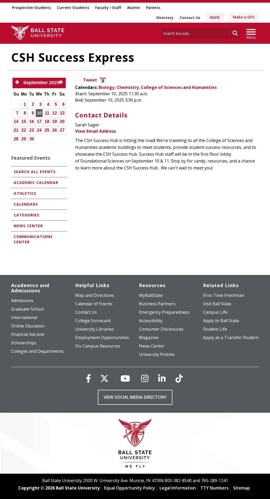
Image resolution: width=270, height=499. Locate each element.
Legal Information (178, 488)
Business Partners (157, 304)
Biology (106, 87)
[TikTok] (179, 378)
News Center (28, 225)
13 (62, 113)
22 (23, 130)
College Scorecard (92, 321)
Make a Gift (244, 17)
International (24, 317)
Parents (153, 7)
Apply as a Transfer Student (230, 337)
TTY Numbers (214, 488)
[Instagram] (144, 378)
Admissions (22, 300)
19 (54, 121)
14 (16, 121)
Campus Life (215, 312)
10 (39, 113)
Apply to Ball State (221, 321)
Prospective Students (31, 7)
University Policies (157, 354)
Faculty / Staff (108, 7)
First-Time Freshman (223, 295)
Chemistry (128, 87)
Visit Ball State (217, 304)
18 (47, 121)
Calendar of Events (93, 304)
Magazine (148, 337)
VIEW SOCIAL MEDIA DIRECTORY (135, 397)
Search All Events (35, 171)
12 (54, 113)
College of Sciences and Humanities (179, 87)
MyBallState (151, 295)
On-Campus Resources (97, 346)
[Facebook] (88, 378)
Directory (164, 17)
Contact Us (190, 17)
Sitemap (241, 488)
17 (39, 121)
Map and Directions (94, 295)
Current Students (73, 7)
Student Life (215, 329)
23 (31, 130)
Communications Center (33, 239)
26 (54, 130)
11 (47, 113)
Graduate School (27, 309)
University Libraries (94, 329)
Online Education (28, 326)
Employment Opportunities (102, 337)
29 (23, 139)
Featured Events (30, 158)
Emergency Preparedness (164, 312)
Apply (215, 17)
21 (16, 130)
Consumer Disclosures (161, 329)
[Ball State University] (135, 444)
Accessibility (150, 321)
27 (62, 130)
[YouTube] (125, 378)
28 (16, 139)
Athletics (25, 193)
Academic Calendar (36, 182)
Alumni (133, 7)
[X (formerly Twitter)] (104, 378)
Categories (26, 214)
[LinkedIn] (162, 378)
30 (31, 139)
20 (62, 121)
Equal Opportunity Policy (129, 488)
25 (47, 130)
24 (39, 130)
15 (23, 121)
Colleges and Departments (37, 351)
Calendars (26, 204)
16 (31, 121)
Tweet (90, 80)
